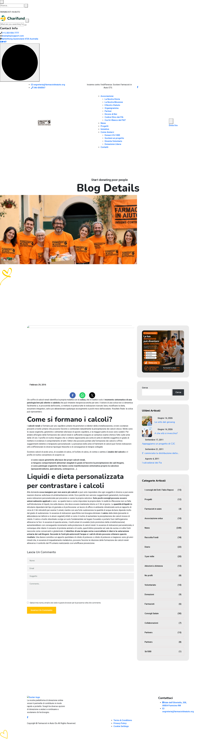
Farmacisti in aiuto (163, 509)
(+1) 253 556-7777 (10, 33)
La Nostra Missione (114, 102)
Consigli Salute (163, 613)
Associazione (107, 96)
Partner (108, 111)
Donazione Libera (113, 144)
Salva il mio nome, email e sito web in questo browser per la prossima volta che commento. (65, 603)
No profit (163, 575)
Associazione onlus (163, 518)
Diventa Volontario (113, 141)
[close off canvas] (27, 20)
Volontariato (163, 585)
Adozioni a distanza (163, 566)
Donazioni (163, 594)
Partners (163, 632)
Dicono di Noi (111, 114)
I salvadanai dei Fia (152, 462)
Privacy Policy (120, 723)
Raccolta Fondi (163, 537)
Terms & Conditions (123, 720)
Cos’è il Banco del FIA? (115, 120)
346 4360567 (39, 87)
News (103, 123)
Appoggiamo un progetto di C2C (158, 443)
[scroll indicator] (20, 62)
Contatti (104, 147)
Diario (163, 547)
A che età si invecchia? (166, 433)
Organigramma (111, 108)
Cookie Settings (121, 726)
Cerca (145, 388)
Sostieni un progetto (114, 138)
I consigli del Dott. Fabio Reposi (163, 490)
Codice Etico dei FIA (114, 117)
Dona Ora (173, 125)
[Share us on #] (137, 87)
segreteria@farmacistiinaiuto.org (49, 84)
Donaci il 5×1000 (112, 135)
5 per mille (163, 556)
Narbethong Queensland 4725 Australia (20, 39)
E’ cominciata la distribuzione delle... (160, 453)
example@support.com (13, 36)
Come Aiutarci (107, 132)
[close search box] (2, 2)
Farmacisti (163, 604)
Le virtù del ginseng (164, 422)
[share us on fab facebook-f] (27, 717)
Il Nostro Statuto (112, 105)
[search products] (26, 6)
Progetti (104, 126)
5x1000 (163, 651)
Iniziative (105, 129)
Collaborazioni (163, 623)
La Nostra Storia (112, 99)
